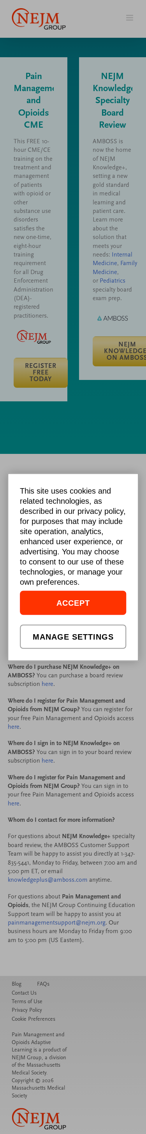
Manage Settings (73, 636)
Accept (73, 602)
